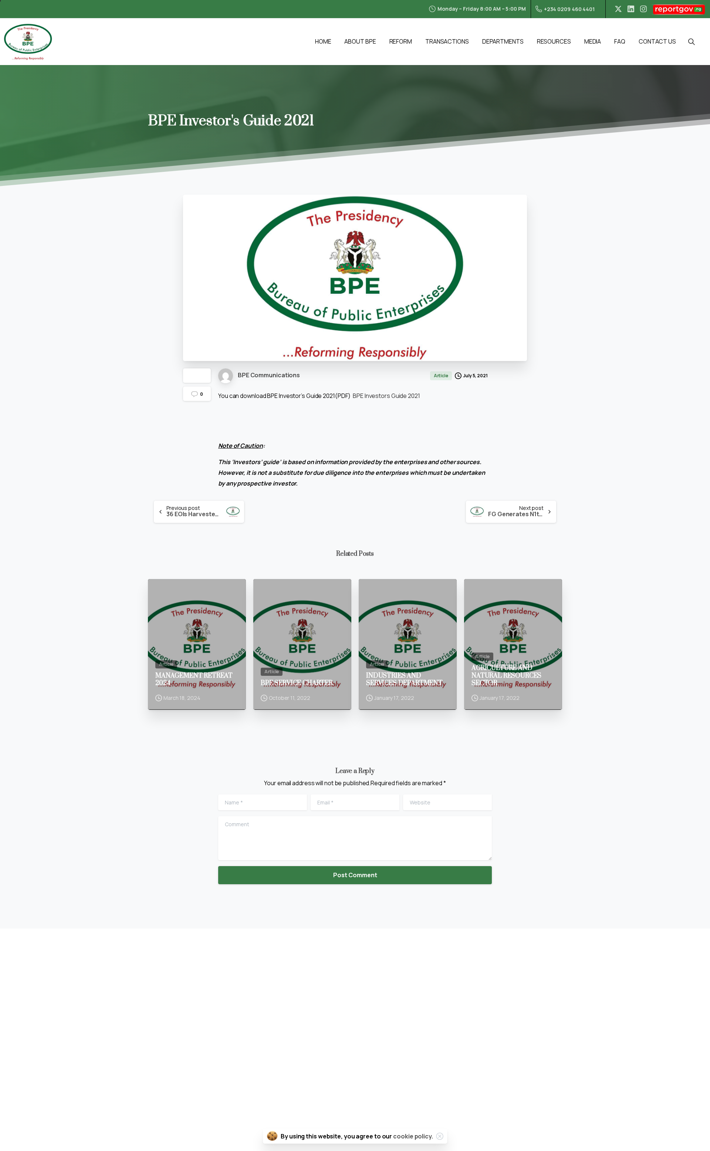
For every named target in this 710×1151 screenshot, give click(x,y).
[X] (618, 9)
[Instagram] (643, 9)
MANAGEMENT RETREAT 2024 (194, 679)
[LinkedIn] (631, 9)
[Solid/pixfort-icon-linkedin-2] (20, 1088)
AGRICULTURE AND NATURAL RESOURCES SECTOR (506, 675)
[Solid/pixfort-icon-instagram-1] (50, 1088)
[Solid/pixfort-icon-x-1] (35, 1088)
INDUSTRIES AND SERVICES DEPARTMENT (404, 679)
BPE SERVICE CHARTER (297, 683)
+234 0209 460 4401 (569, 9)
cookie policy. (413, 1136)
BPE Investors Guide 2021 (386, 396)
